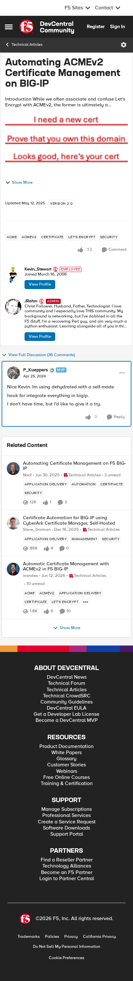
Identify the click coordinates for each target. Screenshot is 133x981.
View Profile (40, 284)
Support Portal (66, 834)
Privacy (71, 936)
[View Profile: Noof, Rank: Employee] (13, 468)
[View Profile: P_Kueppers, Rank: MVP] (13, 372)
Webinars (66, 771)
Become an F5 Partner (66, 872)
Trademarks (28, 936)
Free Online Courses (66, 777)
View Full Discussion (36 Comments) (41, 355)
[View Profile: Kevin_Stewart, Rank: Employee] (13, 275)
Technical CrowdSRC (66, 696)
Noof (27, 475)
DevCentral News (67, 677)
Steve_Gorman (37, 529)
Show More (22, 182)
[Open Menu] (123, 44)
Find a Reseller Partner (67, 860)
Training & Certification (67, 784)
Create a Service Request (67, 822)
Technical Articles (27, 44)
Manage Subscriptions (66, 809)
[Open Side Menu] (9, 27)
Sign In (117, 26)
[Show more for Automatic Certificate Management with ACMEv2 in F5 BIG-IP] (85, 602)
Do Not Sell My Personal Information (66, 946)
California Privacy (99, 936)
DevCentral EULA (67, 708)
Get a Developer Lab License (66, 714)
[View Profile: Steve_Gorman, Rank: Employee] (13, 523)
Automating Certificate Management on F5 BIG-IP (74, 466)
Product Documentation (66, 746)
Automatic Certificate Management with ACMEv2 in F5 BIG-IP (66, 566)
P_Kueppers (35, 370)
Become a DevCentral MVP (67, 720)
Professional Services (66, 815)
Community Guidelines (66, 702)
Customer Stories (66, 765)
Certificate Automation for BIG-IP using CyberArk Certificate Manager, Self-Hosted (69, 520)
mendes (30, 575)
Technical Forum (66, 683)
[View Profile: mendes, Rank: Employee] (13, 569)
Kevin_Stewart (38, 269)
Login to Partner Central (66, 879)
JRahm (31, 301)
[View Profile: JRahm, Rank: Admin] (13, 307)
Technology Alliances (66, 866)
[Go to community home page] (46, 26)
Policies (52, 936)
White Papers (66, 753)
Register (96, 26)
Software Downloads (66, 828)
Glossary (66, 759)
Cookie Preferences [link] (66, 957)
